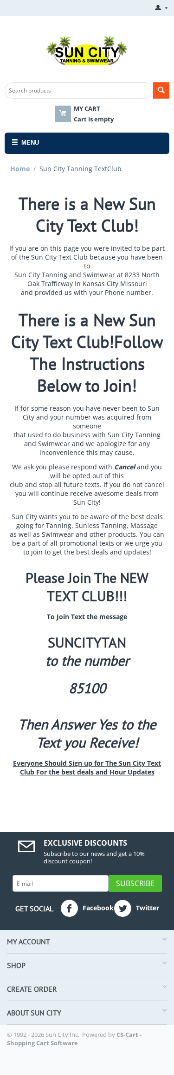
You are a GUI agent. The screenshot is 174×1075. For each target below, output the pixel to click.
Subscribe (135, 883)
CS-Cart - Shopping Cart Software (74, 1038)
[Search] (161, 90)
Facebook (97, 907)
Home (20, 168)
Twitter (146, 907)
